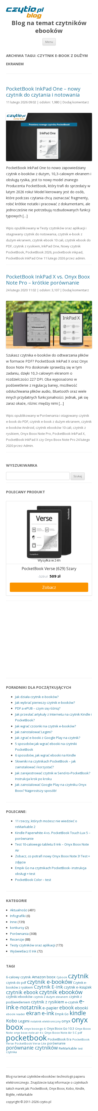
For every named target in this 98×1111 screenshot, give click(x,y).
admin (80, 258)
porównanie (56, 1043)
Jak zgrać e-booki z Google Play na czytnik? (47, 737)
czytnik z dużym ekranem (50, 997)
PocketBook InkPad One (24, 258)
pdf (80, 1032)
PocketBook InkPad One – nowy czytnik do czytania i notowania (43, 91)
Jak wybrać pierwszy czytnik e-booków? (45, 702)
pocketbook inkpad (67, 252)
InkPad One (50, 246)
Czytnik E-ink (48, 987)
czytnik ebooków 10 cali (53, 427)
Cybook (62, 977)
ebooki (81, 1008)
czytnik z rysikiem (26, 246)
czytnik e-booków (49, 982)
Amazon (39, 976)
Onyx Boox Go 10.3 (60, 1028)
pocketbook (26, 1038)
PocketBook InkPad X (69, 433)
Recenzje (17, 939)
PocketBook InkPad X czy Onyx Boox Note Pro (40, 439)
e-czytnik (71, 1002)
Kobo (11, 1021)
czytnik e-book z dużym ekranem (55, 421)
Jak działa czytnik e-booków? (37, 697)
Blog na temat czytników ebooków (49, 27)
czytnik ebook (22, 992)
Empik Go (62, 1014)
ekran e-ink (40, 1013)
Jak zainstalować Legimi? (33, 732)
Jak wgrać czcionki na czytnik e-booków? (45, 726)
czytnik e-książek (77, 987)
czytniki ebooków (19, 996)
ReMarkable (68, 1048)
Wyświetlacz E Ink (23, 951)
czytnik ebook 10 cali (47, 240)
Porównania (49, 415)
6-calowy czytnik (18, 977)
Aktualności (18, 910)
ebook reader (15, 1014)
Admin (28, 445)
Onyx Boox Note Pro (35, 433)
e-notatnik (28, 1007)
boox (51, 976)
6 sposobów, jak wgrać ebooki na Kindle (45, 755)
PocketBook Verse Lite (30, 1043)
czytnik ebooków (60, 992)
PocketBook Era (59, 1039)
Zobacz (49, 587)
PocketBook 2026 (39, 252)
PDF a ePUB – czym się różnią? (37, 708)
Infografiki (18, 916)
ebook (66, 1007)
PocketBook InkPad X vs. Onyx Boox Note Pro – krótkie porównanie (48, 279)
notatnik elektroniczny (45, 1021)
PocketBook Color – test (33, 879)
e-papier (50, 1008)
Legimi (23, 1020)
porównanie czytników (32, 1047)
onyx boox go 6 (35, 1028)
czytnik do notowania (40, 234)
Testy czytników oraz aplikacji (62, 228)
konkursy (17, 927)
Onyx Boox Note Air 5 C (60, 1032)
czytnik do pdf (16, 983)
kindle (78, 1013)
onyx (66, 1020)
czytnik (78, 975)
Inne (13, 922)
